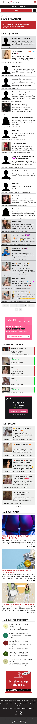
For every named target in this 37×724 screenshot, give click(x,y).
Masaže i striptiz (18, 702)
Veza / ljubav (27, 702)
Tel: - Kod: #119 (17, 360)
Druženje (9, 127)
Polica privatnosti (23, 708)
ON (17, 88)
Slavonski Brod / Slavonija (21, 38)
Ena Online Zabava (18, 278)
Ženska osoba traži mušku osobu (21, 152)
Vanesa (13, 376)
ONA (20, 503)
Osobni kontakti (11, 88)
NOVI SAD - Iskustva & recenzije (18, 652)
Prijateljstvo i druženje (19, 105)
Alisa (12, 365)
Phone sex (10, 704)
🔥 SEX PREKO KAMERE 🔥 (22, 444)
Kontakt (15, 708)
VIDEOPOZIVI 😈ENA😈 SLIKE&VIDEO (19, 249)
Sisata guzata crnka (19, 143)
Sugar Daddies (18, 114)
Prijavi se (13, 6)
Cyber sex (9, 152)
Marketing (31, 708)
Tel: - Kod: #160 (17, 349)
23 (16, 309)
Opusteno (15, 130)
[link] (18, 328)
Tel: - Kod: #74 (17, 381)
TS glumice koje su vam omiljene (18, 633)
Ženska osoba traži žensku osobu (18, 205)
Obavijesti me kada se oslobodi (21, 351)
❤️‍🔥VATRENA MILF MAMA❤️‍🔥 (21, 292)
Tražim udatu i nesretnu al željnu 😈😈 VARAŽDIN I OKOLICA (23, 157)
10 (29, 305)
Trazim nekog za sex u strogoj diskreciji (21, 493)
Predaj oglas (16, 10)
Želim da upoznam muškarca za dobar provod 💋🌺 (23, 477)
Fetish (11, 637)
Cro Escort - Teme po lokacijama (18, 629)
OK (14, 721)
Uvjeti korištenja (7, 708)
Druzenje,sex (16, 66)
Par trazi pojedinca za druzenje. (22, 117)
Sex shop (32, 704)
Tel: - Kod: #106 (17, 370)
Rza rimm (15, 183)
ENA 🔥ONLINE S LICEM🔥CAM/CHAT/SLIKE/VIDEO (20, 264)
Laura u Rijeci (16, 222)
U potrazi (15, 209)
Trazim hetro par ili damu (20, 171)
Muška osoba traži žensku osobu (18, 48)
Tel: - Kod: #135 (17, 390)
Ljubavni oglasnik (5, 16)
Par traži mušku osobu (16, 101)
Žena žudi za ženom (18, 196)
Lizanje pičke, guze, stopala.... (22, 79)
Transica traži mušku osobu (17, 62)
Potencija (9, 702)
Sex (22, 27)
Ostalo (18, 705)
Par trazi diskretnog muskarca (22, 92)
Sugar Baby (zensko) (20, 218)
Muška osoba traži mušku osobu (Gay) (20, 192)
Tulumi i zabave (24, 704)
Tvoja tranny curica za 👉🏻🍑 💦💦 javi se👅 (23, 52)
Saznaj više (22, 721)
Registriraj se (22, 6)
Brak (34, 702)
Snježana (13, 355)
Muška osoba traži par (16, 180)
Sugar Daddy (10, 114)
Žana (12, 385)
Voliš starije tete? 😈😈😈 (21, 235)
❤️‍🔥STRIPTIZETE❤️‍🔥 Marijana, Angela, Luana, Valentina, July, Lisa (22, 462)
